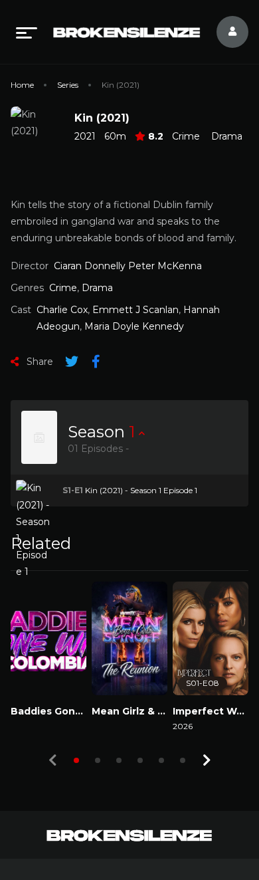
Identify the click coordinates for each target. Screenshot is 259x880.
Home (22, 85)
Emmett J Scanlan (135, 310)
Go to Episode (53, 490)
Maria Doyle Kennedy (134, 326)
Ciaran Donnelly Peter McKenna (128, 266)
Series (67, 85)
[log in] (224, 32)
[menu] (27, 32)
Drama (226, 136)
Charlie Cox (62, 310)
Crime (186, 136)
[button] (76, 760)
